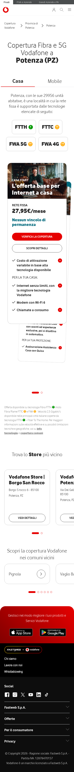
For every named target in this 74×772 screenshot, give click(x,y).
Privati (7, 2)
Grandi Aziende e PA (49, 2)
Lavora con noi (13, 665)
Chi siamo (10, 658)
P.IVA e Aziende (24, 2)
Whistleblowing (13, 671)
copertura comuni (31, 433)
